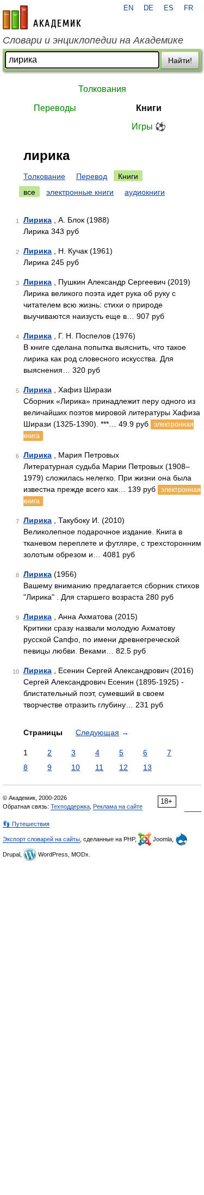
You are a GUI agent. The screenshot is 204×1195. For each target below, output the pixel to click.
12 (123, 767)
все (29, 192)
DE (148, 8)
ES (169, 8)
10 (75, 767)
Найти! (180, 60)
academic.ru (42, 17)
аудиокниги (145, 192)
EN (128, 8)
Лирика (37, 219)
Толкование (44, 176)
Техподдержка (70, 806)
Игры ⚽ (149, 126)
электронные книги (80, 192)
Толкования (102, 89)
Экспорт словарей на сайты (41, 839)
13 (147, 767)
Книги (149, 108)
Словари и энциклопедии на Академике (93, 40)
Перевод (91, 176)
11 (99, 767)
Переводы (55, 108)
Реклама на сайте (118, 806)
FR (188, 8)
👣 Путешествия (26, 824)
